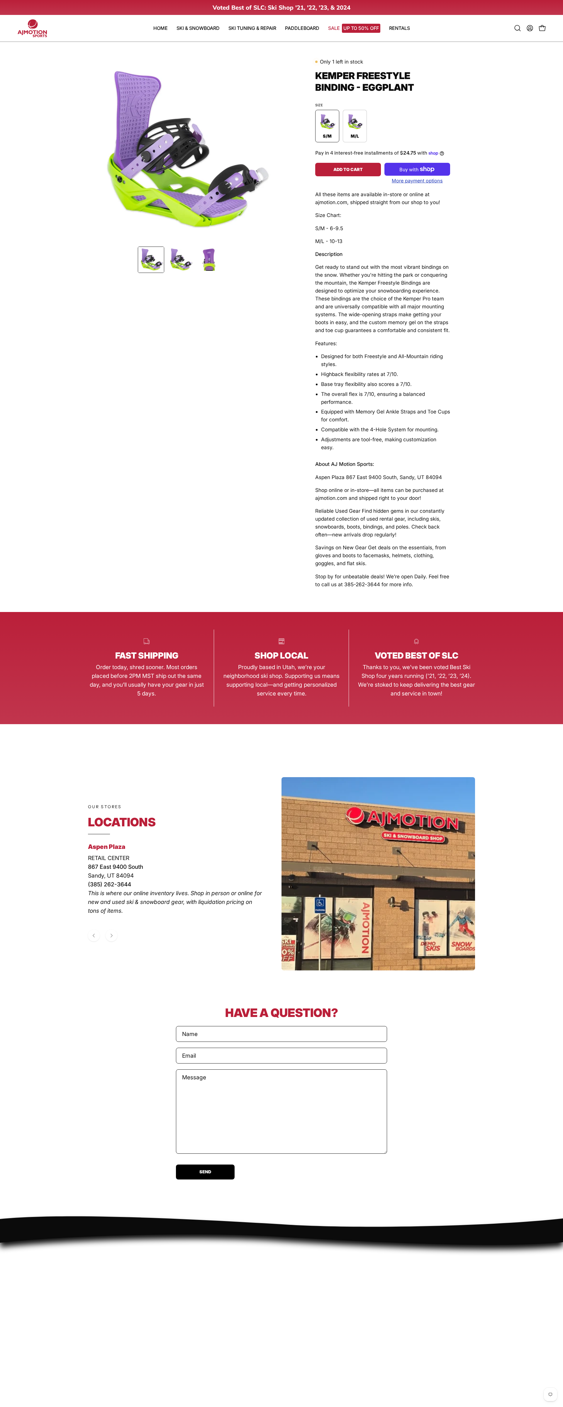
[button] (302, 28)
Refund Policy (105, 1275)
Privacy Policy (106, 1263)
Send (205, 1171)
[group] (281, 7)
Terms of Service (110, 1298)
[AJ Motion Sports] (32, 28)
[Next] (111, 935)
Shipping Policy (107, 1286)
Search (97, 1252)
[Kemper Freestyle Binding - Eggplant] (151, 260)
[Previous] (94, 935)
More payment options (417, 181)
